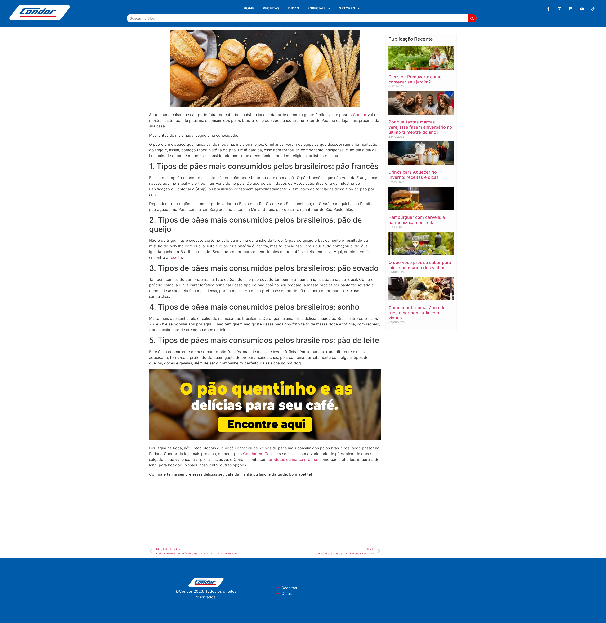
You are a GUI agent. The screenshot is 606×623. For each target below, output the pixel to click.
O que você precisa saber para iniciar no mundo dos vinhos (419, 265)
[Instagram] (559, 9)
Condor (359, 114)
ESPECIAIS (316, 8)
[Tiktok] (593, 9)
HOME (249, 8)
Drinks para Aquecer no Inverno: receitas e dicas (413, 175)
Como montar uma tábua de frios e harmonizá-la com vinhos (417, 312)
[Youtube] (582, 9)
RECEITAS (271, 8)
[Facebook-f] (548, 9)
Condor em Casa (258, 453)
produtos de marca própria (293, 459)
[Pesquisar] (472, 18)
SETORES (347, 8)
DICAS (293, 8)
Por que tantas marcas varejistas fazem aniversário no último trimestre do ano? (420, 127)
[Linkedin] (570, 9)
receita (175, 257)
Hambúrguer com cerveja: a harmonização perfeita (416, 220)
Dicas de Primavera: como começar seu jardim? (414, 79)
